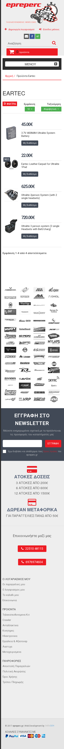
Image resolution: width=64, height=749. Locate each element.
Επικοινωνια (10, 600)
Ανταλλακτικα (10, 625)
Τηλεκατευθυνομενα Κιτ (16, 614)
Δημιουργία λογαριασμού (21, 29)
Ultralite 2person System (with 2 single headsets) (39, 196)
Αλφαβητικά (50, 109)
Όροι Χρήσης (10, 676)
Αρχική (9, 76)
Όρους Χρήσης (50, 451)
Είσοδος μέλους (51, 29)
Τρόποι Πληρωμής (13, 682)
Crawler (7, 620)
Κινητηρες (8, 630)
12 (28, 109)
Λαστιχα (7, 646)
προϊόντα (22, 52)
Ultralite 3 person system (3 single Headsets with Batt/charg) (40, 228)
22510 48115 (34, 548)
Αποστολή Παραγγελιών (16, 666)
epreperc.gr (18, 726)
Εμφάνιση (29, 104)
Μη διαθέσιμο (30, 143)
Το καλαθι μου (11, 595)
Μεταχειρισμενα (12, 651)
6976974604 (34, 562)
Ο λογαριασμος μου (14, 589)
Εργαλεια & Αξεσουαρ (15, 641)
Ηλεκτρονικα (10, 636)
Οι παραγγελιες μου (14, 584)
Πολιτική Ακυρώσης (14, 671)
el (38, 36)
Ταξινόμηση (54, 104)
